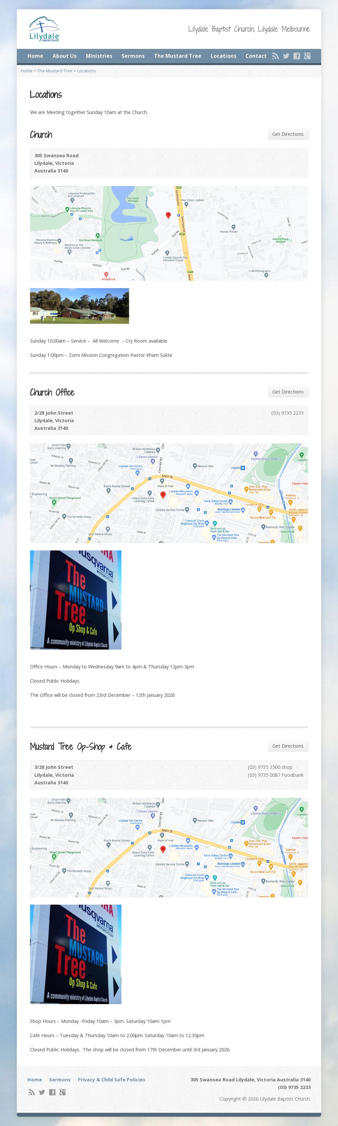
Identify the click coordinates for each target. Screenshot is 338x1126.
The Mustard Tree (177, 55)
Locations (223, 55)
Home (35, 55)
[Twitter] (286, 56)
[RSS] (275, 56)
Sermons (133, 55)
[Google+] (307, 56)
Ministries (99, 55)
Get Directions (288, 134)
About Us (64, 55)
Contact (256, 55)
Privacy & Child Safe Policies (111, 1079)
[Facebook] (296, 56)
